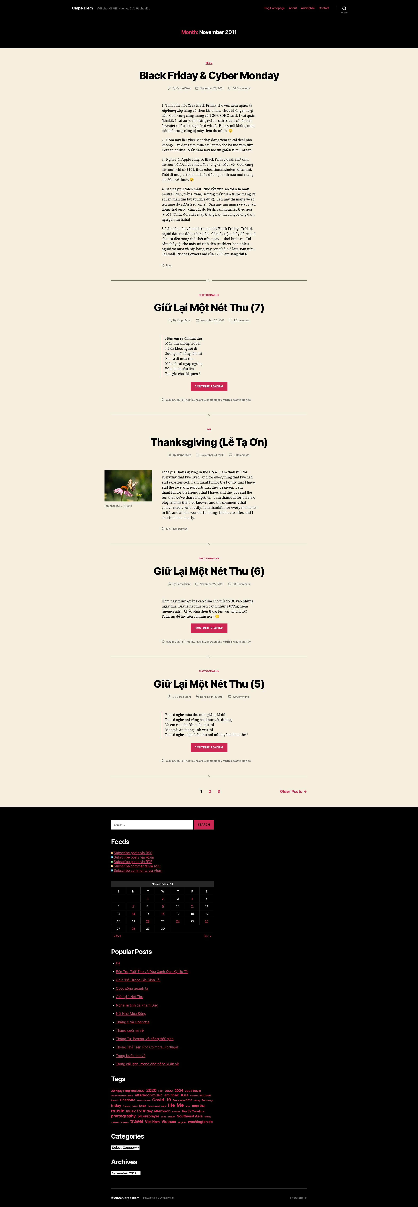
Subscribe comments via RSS (137, 866)
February (207, 1100)
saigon (171, 1116)
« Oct (117, 936)
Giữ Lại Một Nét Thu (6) (209, 571)
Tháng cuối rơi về (130, 1030)
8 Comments (241, 455)
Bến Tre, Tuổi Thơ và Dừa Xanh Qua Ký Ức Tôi (152, 972)
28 (133, 928)
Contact (324, 8)
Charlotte (127, 1100)
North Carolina (193, 1111)
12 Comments (241, 696)
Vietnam (168, 1121)
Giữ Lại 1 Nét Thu (129, 997)
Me (209, 429)
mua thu (200, 399)
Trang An (125, 1122)
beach (114, 1100)
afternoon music (149, 1095)
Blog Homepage (274, 8)
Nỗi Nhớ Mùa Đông (131, 1014)
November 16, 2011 (211, 696)
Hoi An (134, 1106)
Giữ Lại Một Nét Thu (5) (209, 683)
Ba (118, 963)
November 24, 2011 (212, 455)
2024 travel (193, 1090)
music (117, 1111)
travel (136, 1121)
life (171, 1105)
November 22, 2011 (212, 584)
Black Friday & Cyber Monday (209, 75)
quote (163, 1117)
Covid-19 (161, 1099)
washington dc (242, 399)
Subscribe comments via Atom (138, 871)
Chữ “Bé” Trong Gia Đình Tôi (138, 980)
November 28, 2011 (212, 88)
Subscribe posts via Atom (134, 857)
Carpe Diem (82, 8)
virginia (227, 399)
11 (192, 906)
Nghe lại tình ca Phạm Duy (137, 1005)
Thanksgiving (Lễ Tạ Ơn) (209, 442)
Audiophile (308, 8)
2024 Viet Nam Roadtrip (122, 1096)
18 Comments (241, 584)
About (293, 8)
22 (147, 921)
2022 (169, 1091)
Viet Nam (152, 1122)
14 (133, 913)
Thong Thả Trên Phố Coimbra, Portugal (147, 1047)
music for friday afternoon (148, 1111)
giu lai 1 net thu (185, 399)
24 (177, 921)
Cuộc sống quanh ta (132, 988)
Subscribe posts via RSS (133, 853)
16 (162, 913)
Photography (209, 295)
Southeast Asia (190, 1116)
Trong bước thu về (130, 1056)
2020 (151, 1090)
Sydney (207, 1117)
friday (116, 1105)
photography (214, 399)
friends (126, 1106)
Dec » (207, 936)
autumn (170, 399)
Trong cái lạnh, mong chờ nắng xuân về (147, 1064)
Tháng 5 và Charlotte (132, 1022)
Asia (184, 1095)
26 (206, 921)
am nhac (171, 1095)
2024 (179, 1091)
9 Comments (241, 320)
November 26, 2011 (212, 320)
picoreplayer (148, 1116)
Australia (194, 1096)
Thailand (115, 1122)
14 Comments (241, 88)
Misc (209, 62)
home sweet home (157, 1106)
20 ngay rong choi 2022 (128, 1090)
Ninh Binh (176, 1112)
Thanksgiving (179, 528)
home (142, 1105)
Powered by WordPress (158, 1197)
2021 (160, 1091)
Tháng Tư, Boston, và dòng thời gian (145, 1039)
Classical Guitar (144, 1101)
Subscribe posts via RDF (133, 862)
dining (197, 1100)
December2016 (182, 1100)
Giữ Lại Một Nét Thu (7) (209, 307)
